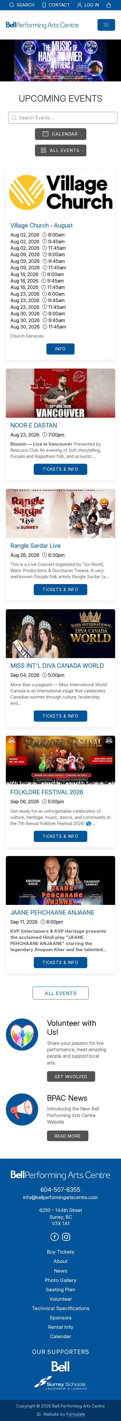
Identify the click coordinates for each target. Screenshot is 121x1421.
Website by (63, 1414)
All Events (65, 150)
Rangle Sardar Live (35, 545)
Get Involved (71, 1076)
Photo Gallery (60, 1280)
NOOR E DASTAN (33, 425)
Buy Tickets (60, 1252)
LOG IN (91, 5)
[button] (106, 25)
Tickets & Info (60, 469)
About (60, 1261)
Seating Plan (60, 1289)
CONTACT (59, 5)
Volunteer (60, 1299)
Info (60, 348)
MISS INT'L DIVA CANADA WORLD (57, 665)
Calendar (65, 134)
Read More (68, 1136)
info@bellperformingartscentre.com (60, 1197)
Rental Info (60, 1327)
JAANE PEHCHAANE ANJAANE (52, 912)
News (60, 1271)
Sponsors (61, 1318)
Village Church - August (41, 225)
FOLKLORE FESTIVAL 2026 (46, 792)
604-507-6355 (60, 1189)
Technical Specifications (61, 1308)
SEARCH (24, 5)
